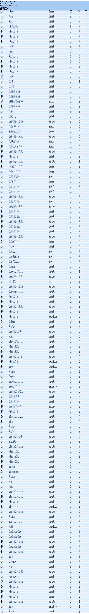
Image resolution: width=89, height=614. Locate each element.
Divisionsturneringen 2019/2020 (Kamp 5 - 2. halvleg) (16, 304)
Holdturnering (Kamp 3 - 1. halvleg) (13, 156)
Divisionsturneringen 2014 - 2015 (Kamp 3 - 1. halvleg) (16, 551)
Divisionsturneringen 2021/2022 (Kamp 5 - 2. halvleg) (16, 222)
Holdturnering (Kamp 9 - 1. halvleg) (13, 297)
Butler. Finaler (11, 365)
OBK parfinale (11, 181)
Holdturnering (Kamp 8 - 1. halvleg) (13, 29)
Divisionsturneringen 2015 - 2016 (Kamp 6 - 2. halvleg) (16, 491)
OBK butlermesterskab (12, 320)
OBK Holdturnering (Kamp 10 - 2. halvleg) (14, 395)
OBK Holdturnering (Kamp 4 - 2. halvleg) (14, 225)
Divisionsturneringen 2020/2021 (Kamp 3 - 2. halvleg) (16, 272)
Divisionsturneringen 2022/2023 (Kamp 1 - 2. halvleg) (16, 164)
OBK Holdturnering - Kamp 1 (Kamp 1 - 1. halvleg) (15, 146)
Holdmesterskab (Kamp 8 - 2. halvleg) (14, 347)
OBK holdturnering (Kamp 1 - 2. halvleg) (14, 202)
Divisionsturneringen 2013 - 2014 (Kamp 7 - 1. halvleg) (16, 581)
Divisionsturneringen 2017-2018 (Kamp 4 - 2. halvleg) (16, 405)
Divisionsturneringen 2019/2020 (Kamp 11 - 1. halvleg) (16, 285)
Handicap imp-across (12, 381)
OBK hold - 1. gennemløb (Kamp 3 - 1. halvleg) (15, 545)
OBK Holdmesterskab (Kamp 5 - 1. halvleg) (14, 96)
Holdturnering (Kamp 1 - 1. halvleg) (13, 41)
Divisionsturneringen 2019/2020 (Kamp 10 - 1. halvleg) (16, 287)
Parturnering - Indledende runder (13, 440)
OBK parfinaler (11, 79)
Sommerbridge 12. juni (12, 562)
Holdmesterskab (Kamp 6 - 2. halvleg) (14, 350)
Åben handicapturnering (12, 20)
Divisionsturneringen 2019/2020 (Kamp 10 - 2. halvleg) (16, 286)
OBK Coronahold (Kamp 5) (12, 265)
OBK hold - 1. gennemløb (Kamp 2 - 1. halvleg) (15, 547)
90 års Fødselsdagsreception (13, 442)
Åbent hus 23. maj (11, 375)
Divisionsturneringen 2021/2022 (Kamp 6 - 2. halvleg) (16, 220)
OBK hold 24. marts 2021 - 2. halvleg (14, 256)
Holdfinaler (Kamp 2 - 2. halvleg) (13, 22)
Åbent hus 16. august (12, 426)
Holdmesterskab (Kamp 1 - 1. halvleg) (14, 341)
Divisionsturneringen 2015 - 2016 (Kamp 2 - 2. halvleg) (16, 510)
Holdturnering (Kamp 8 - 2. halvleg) (13, 142)
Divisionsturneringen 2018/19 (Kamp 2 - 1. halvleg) (15, 355)
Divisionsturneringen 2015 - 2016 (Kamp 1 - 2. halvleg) (16, 512)
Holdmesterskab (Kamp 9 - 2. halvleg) (14, 345)
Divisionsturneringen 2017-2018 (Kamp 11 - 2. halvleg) (16, 382)
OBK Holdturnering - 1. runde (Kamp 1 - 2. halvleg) (15, 169)
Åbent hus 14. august (12, 326)
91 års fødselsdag (11, 387)
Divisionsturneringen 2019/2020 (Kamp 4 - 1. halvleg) (16, 306)
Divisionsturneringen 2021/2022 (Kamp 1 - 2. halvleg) (16, 237)
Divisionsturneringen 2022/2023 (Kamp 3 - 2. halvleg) (16, 161)
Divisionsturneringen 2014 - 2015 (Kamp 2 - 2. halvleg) (16, 552)
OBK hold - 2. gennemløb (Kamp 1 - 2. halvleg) (15, 537)
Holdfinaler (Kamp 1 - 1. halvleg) (13, 25)
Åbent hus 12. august (12, 517)
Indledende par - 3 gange (12, 575)
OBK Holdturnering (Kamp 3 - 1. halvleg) (14, 229)
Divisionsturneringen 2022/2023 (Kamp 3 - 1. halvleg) (16, 162)
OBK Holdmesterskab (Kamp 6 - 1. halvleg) (14, 94)
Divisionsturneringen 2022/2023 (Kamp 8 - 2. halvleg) (16, 136)
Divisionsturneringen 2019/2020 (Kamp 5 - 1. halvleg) (16, 305)
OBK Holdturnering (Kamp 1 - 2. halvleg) (14, 175)
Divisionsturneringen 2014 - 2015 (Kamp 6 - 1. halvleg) (16, 541)
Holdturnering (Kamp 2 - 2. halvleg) (13, 157)
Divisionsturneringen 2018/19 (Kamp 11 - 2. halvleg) (15, 330)
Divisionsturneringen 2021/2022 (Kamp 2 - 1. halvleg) (16, 236)
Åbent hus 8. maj (11, 327)
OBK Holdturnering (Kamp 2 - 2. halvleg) (14, 230)
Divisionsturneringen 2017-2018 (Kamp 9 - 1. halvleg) (16, 385)
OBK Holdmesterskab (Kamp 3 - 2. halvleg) (14, 102)
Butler (10, 507)
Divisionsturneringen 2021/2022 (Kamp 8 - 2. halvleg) (16, 205)
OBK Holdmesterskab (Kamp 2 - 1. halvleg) (14, 104)
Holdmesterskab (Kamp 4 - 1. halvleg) (14, 456)
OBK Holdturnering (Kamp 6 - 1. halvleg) (14, 216)
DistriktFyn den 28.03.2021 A (13, 255)
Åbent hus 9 (10, 77)
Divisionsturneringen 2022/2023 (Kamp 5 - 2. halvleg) (16, 150)
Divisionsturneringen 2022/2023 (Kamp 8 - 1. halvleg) (16, 137)
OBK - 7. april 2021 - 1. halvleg (13, 254)
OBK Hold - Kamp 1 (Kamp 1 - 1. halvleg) (14, 126)
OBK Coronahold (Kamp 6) (12, 264)
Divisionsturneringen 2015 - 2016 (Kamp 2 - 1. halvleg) (16, 511)
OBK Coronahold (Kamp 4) (12, 266)
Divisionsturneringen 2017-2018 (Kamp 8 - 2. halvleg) (16, 390)
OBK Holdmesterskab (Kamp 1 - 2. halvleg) (14, 105)
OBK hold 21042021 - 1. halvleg (13, 251)
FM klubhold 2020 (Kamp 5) (12, 280)
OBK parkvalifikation (11, 86)
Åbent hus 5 (10, 172)
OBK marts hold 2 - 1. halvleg (13, 261)
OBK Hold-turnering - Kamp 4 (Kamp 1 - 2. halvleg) (15, 129)
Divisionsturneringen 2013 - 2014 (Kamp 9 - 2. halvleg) (16, 572)
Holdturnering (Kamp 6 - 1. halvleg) (13, 144)
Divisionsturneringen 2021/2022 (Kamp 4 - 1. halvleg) (16, 224)
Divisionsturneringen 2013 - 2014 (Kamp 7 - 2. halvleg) (16, 580)
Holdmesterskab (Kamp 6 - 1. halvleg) (14, 351)
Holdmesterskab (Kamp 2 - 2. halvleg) (14, 460)
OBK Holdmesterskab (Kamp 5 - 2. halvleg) (14, 95)
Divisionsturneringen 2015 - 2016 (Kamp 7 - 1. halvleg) (16, 490)
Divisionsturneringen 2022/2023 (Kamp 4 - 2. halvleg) (16, 152)
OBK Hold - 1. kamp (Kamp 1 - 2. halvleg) (14, 140)
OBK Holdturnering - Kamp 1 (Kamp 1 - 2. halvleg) (15, 145)
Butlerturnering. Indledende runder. (13, 471)
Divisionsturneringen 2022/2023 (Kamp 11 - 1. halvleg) (16, 120)
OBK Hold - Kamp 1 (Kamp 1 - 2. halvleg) (14, 125)
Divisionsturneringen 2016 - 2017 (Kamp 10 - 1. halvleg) (16, 437)
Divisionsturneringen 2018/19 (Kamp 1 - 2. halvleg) (15, 356)
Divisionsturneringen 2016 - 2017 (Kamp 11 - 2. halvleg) (16, 435)
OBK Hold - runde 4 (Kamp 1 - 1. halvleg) (14, 180)
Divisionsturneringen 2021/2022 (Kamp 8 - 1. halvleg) (16, 206)
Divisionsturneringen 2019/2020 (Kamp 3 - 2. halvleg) (16, 307)
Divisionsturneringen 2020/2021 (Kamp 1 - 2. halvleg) (16, 275)
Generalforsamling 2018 (12, 376)
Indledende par (11, 51)
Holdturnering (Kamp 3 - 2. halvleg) (13, 37)
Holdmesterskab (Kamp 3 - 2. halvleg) (14, 457)
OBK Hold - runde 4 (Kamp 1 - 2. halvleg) (14, 179)
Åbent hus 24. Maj (11, 431)
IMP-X (10, 485)
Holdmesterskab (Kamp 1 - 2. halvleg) (14, 340)
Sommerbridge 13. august (12, 560)
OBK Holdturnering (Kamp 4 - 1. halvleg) (14, 226)
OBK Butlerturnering (11, 241)
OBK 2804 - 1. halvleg (12, 249)
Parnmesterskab (11, 380)
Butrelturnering (11, 550)
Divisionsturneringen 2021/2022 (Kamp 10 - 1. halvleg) (16, 195)
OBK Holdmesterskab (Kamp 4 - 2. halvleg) (14, 97)
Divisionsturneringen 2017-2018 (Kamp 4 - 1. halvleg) (16, 406)
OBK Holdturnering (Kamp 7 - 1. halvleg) (14, 212)
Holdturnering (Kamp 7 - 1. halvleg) (13, 31)
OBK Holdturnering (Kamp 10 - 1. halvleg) (14, 396)
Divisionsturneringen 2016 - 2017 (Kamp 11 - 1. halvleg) (16, 436)
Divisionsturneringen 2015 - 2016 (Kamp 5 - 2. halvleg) (16, 497)
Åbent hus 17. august (12, 476)
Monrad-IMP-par (11, 15)
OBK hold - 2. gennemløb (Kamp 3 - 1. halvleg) (15, 532)
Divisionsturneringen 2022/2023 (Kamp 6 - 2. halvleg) (16, 149)
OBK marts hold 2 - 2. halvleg (13, 260)
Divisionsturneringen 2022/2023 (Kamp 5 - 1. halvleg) (16, 151)
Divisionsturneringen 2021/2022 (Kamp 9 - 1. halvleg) (16, 197)
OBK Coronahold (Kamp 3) (12, 267)
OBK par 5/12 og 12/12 (12, 207)
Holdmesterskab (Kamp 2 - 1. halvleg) (14, 360)
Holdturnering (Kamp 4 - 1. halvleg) (13, 36)
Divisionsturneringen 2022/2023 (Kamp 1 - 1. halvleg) (16, 165)
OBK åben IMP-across (12, 289)
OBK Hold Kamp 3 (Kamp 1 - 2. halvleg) (14, 117)
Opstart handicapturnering (12, 244)
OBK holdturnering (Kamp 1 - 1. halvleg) (14, 270)
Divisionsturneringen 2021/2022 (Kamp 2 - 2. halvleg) (16, 235)
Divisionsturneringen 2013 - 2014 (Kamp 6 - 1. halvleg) (16, 582)
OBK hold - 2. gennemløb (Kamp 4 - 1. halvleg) (15, 530)
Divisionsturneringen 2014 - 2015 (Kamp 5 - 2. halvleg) (16, 542)
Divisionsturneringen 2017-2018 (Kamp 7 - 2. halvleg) (16, 392)
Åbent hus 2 (10, 247)
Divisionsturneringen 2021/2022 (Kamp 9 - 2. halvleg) (16, 196)
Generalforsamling (11, 11)
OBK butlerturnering (11, 271)
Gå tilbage (2, 0)
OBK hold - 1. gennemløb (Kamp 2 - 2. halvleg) (15, 546)
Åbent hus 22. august (12, 372)
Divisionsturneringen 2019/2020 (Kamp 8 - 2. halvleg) (16, 292)
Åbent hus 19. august (12, 516)
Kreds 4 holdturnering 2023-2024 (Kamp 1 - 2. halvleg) (16, 100)
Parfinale (10, 335)
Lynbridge (10, 492)
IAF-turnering (11, 115)
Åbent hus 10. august (12, 477)
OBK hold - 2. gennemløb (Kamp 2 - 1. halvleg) (15, 536)
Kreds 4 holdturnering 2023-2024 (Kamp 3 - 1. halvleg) (16, 99)
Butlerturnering (11, 367)
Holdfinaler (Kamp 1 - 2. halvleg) (13, 24)
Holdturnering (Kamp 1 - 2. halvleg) (13, 40)
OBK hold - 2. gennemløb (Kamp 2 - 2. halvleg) (15, 535)
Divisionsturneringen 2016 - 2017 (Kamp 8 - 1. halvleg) (16, 447)
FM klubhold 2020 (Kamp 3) (12, 282)
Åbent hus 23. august (12, 425)
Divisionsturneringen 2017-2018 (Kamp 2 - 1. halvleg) (16, 417)
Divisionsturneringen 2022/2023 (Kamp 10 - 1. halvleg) (16, 122)
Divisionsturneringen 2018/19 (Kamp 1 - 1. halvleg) (15, 357)
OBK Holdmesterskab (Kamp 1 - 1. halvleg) (14, 106)
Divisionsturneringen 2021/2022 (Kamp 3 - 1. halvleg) (16, 234)
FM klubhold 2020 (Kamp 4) (12, 281)
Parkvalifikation (11, 17)
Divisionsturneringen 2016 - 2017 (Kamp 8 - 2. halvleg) (16, 446)
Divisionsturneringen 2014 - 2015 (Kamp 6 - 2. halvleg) (16, 540)
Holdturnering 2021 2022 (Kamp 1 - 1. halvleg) (15, 214)
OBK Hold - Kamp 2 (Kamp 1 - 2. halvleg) (14, 134)
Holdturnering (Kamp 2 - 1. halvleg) (13, 39)
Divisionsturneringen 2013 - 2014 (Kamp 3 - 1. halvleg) (16, 601)
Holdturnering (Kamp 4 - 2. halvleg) (13, 35)
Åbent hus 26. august (12, 515)
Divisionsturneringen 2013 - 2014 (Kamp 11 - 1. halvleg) (16, 570)
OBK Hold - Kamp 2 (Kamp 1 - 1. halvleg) (14, 135)
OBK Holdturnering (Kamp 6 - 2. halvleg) (14, 215)
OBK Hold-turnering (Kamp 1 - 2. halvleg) (14, 177)
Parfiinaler (10, 47)
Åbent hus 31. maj (11, 430)
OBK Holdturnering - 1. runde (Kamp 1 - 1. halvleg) (15, 170)
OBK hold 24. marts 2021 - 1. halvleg (14, 257)
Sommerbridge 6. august (12, 561)
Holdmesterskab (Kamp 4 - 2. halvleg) (14, 455)
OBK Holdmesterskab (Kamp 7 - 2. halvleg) (14, 92)
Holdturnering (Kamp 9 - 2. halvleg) (13, 27)
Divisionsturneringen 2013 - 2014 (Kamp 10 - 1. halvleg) (16, 571)
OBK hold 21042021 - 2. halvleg (13, 250)
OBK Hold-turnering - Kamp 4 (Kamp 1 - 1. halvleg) (15, 130)
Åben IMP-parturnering (12, 131)
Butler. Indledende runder (12, 370)
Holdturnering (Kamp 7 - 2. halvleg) (13, 30)
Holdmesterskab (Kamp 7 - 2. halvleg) (14, 450)
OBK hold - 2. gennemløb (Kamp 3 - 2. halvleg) (15, 531)
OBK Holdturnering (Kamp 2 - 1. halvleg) (14, 231)
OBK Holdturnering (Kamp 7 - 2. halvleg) (14, 211)
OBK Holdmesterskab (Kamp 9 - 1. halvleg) (14, 91)
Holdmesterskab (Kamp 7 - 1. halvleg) (14, 451)
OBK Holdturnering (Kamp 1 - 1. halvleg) (14, 174)
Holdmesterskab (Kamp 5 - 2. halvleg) (14, 352)
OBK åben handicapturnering (13, 89)
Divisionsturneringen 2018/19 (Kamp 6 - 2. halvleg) (15, 342)
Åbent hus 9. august (11, 427)
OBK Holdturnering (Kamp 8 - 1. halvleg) (14, 210)
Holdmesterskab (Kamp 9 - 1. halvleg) (14, 346)
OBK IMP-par (11, 107)
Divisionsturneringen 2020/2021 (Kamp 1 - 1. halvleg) (16, 276)
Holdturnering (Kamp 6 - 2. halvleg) (13, 32)
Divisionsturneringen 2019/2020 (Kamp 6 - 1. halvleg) (16, 294)
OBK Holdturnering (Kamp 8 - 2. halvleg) (14, 209)
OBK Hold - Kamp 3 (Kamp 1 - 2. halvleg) (14, 132)
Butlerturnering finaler (12, 465)
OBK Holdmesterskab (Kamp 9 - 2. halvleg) (14, 90)
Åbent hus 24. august (12, 475)
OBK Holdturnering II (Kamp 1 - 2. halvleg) (14, 217)
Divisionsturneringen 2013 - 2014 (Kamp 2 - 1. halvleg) (16, 602)
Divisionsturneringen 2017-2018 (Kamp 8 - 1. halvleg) (16, 391)
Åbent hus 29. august (12, 371)
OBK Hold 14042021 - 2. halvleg (13, 252)
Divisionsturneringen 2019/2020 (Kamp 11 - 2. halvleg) (16, 284)
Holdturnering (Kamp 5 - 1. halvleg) (13, 34)
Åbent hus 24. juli (11, 611)
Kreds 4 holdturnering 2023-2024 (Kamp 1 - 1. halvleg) (16, 101)
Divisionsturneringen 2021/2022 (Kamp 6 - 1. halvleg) (16, 221)
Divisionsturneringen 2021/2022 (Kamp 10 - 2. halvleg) (16, 194)
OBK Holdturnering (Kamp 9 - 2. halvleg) (14, 397)
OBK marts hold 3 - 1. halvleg (13, 259)
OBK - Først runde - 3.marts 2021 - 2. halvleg (15, 262)
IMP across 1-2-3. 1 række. (12, 84)
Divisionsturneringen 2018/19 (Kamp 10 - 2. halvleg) (16, 332)
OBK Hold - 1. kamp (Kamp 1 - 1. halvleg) (14, 141)
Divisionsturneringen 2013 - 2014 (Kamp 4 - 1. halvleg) (16, 595)
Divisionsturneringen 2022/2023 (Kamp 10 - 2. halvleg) (16, 121)
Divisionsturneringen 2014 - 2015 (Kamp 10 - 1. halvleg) (16, 522)
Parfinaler (10, 12)
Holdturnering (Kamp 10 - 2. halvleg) (14, 577)
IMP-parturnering (11, 42)
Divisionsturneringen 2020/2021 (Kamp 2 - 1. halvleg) (16, 274)
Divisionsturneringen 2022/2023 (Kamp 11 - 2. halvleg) (16, 119)
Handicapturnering (11, 565)
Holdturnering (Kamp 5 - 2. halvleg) (13, 147)
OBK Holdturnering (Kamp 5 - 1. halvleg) (14, 219)
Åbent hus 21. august (12, 325)
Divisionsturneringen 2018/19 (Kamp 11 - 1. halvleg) (15, 331)
